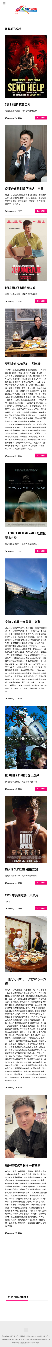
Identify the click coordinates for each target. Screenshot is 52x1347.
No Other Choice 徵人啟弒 (22, 775)
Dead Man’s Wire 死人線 (20, 287)
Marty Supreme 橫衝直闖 (21, 869)
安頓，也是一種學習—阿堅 (23, 621)
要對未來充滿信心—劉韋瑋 (23, 363)
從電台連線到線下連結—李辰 (24, 188)
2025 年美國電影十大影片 (21, 895)
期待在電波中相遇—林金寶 (23, 1165)
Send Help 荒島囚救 (17, 104)
